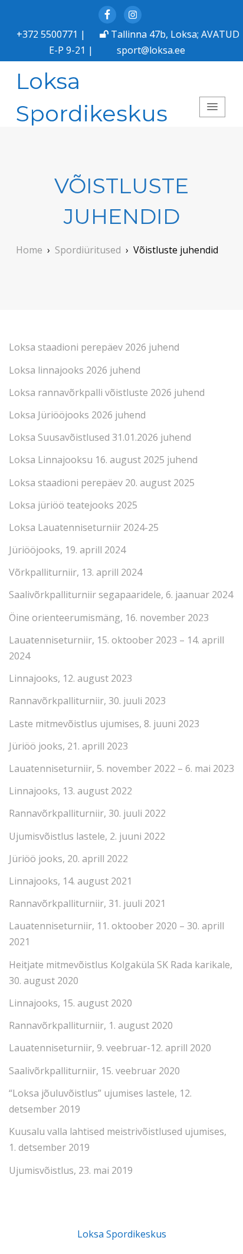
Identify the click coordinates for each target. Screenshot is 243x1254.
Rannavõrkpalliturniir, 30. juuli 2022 (87, 813)
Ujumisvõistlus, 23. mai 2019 (71, 1170)
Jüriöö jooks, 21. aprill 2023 (68, 746)
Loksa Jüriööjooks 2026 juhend (77, 414)
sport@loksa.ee (151, 50)
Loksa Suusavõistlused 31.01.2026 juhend (100, 437)
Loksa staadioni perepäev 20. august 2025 (102, 482)
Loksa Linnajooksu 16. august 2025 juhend (103, 459)
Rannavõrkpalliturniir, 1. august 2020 (91, 1025)
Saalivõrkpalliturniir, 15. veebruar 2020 (94, 1070)
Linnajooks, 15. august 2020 (70, 1002)
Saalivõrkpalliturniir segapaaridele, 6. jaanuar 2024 (121, 594)
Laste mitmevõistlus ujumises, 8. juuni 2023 (104, 723)
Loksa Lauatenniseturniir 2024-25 (84, 527)
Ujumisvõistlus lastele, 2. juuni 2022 (87, 836)
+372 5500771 (47, 34)
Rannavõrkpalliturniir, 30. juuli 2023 (87, 700)
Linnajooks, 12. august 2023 (70, 678)
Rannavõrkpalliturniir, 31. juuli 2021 (87, 903)
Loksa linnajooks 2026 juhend (74, 370)
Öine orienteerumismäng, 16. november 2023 (109, 617)
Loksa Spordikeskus (92, 97)
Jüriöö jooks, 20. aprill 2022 (68, 858)
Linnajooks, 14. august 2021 (70, 880)
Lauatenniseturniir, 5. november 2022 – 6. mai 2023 (121, 768)
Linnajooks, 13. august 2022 (70, 790)
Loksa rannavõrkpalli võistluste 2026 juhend (107, 392)
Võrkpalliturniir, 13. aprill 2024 (75, 572)
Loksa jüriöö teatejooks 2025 (73, 505)
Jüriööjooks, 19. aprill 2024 (67, 549)
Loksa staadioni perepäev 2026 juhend (94, 347)
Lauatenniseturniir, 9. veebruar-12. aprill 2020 (110, 1047)
